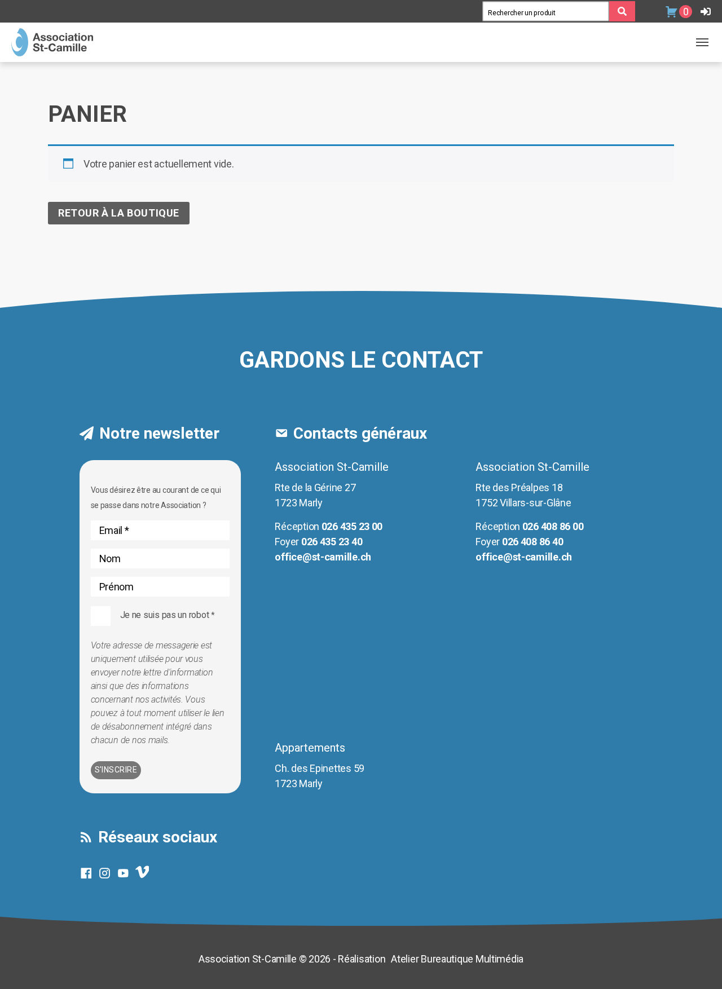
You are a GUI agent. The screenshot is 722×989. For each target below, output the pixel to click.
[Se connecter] (706, 11)
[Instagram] (107, 873)
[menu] (702, 42)
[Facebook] (89, 873)
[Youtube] (126, 873)
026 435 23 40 (332, 542)
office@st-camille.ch (323, 557)
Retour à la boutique (118, 213)
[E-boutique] (650, 11)
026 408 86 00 (553, 526)
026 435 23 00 (352, 526)
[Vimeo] (145, 876)
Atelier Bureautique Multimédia (457, 959)
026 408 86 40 (532, 542)
